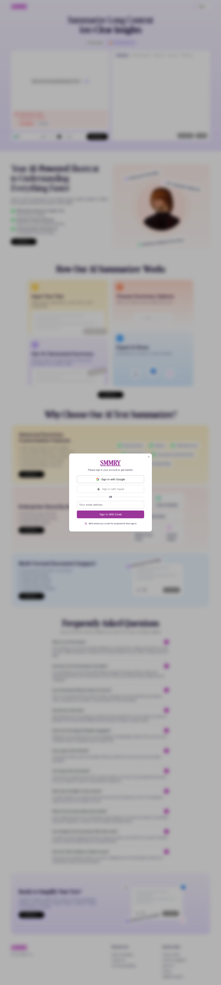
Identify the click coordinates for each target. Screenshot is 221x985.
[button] (148, 456)
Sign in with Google (113, 479)
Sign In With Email (110, 514)
